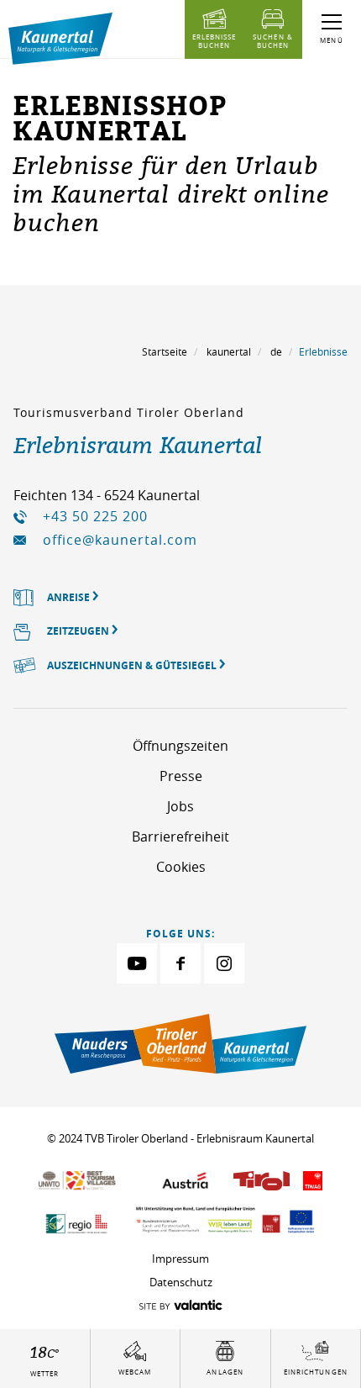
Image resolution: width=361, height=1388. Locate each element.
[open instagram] (224, 963)
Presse (181, 776)
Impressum (180, 1258)
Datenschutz (180, 1282)
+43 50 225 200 (95, 516)
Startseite (164, 351)
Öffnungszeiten (180, 745)
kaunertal (229, 351)
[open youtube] (137, 963)
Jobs (180, 806)
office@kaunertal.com (120, 539)
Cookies (181, 867)
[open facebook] (180, 963)
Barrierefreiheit (180, 836)
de (276, 351)
